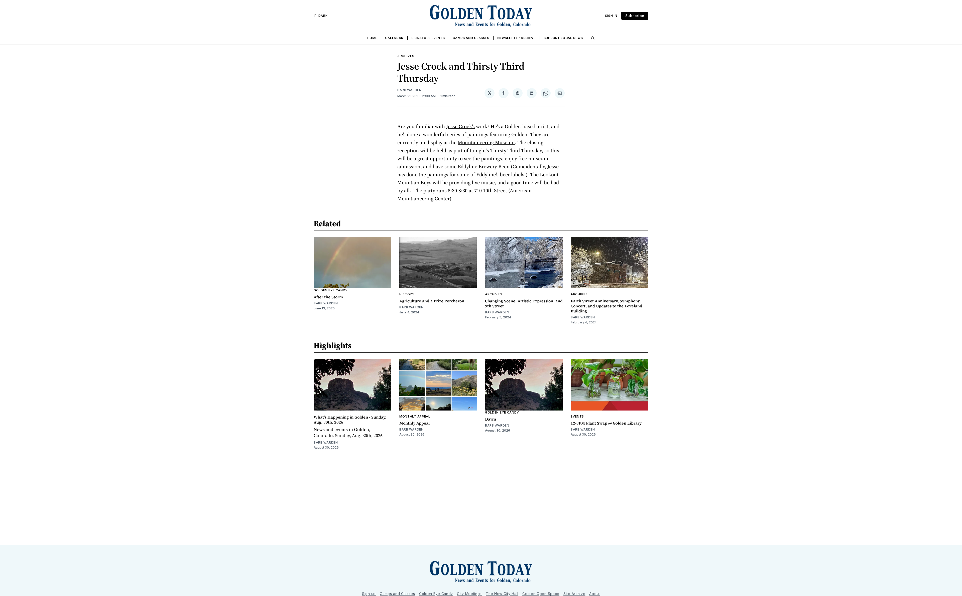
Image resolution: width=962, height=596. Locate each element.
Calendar (394, 38)
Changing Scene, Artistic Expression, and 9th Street (524, 303)
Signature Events (428, 38)
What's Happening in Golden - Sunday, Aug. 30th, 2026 (350, 419)
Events (577, 416)
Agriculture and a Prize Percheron (431, 301)
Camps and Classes (471, 38)
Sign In (611, 16)
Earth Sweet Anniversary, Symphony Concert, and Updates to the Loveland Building (606, 306)
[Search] (593, 38)
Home (372, 38)
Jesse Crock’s (460, 126)
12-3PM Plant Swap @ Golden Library (606, 423)
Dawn (490, 419)
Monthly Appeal (414, 416)
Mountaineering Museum (486, 142)
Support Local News (563, 38)
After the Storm (328, 297)
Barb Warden (409, 90)
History (407, 294)
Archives (405, 56)
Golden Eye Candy (331, 290)
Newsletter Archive (516, 38)
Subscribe (634, 16)
